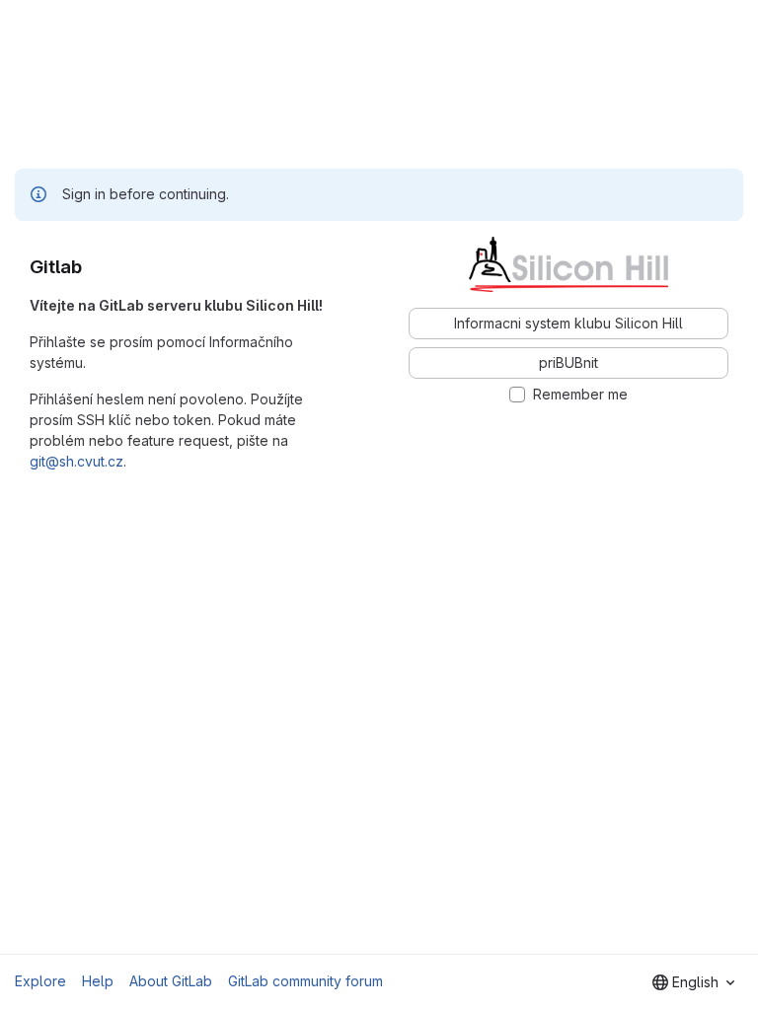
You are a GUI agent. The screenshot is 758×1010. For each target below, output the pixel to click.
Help (98, 981)
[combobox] (693, 982)
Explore (40, 981)
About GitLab (170, 981)
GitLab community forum (305, 981)
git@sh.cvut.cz (76, 461)
